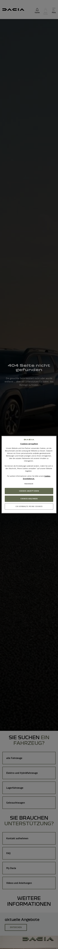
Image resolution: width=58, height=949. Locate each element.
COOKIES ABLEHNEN (29, 498)
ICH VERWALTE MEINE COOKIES (29, 506)
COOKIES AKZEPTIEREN (29, 491)
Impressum (28, 483)
